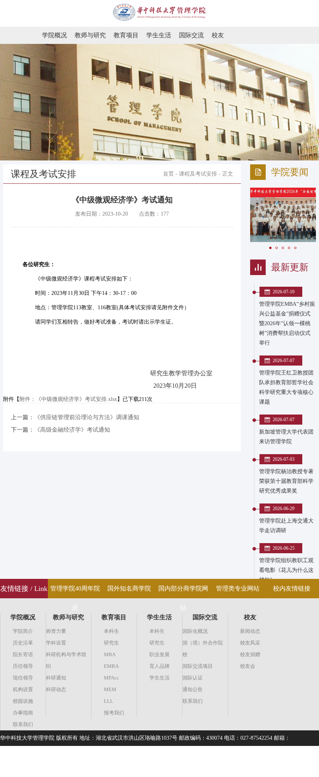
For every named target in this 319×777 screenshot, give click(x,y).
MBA (110, 654)
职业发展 (159, 654)
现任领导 (23, 678)
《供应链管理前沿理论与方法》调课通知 (86, 417)
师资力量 (56, 631)
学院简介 (23, 631)
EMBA (111, 666)
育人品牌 (159, 666)
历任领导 (23, 666)
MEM (110, 689)
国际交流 (191, 35)
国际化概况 (195, 631)
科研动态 (56, 689)
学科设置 (56, 643)
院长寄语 (23, 654)
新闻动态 (250, 631)
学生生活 (158, 35)
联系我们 (23, 724)
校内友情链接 (291, 588)
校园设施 (23, 701)
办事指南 (23, 713)
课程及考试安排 (198, 174)
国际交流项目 (197, 666)
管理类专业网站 (237, 588)
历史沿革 (23, 643)
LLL (108, 701)
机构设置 (23, 689)
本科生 (111, 631)
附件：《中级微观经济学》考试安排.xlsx (68, 399)
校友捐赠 (250, 654)
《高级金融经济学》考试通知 (72, 430)
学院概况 (54, 35)
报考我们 (114, 713)
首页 (168, 174)
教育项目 (126, 35)
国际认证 (192, 678)
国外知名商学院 (129, 588)
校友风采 (250, 643)
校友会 (247, 666)
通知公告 (192, 689)
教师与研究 (90, 35)
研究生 (111, 643)
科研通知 (56, 678)
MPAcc (111, 678)
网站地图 (308, 769)
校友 (218, 35)
